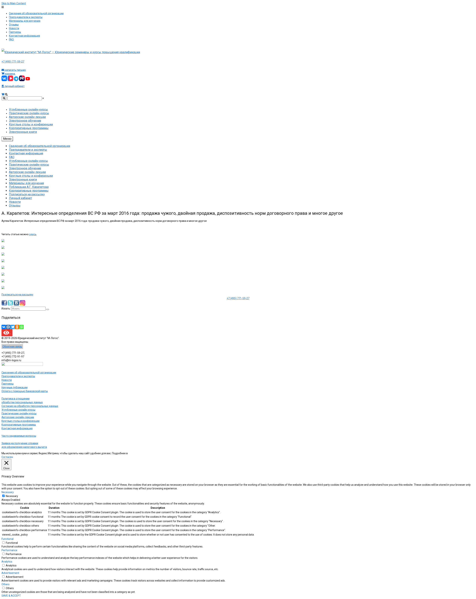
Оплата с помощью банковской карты (24, 391)
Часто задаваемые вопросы (18, 435)
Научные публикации (14, 387)
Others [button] (5, 584)
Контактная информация (17, 428)
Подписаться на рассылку (17, 294)
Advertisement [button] (10, 572)
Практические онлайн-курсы (18, 413)
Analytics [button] (6, 561)
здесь (32, 234)
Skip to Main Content (13, 3)
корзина (10, 73)
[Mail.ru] (8, 327)
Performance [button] (9, 550)
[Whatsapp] (21, 327)
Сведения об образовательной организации (28, 372)
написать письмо (15, 69)
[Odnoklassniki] (17, 327)
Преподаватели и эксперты (18, 376)
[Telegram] (12, 327)
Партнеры (7, 383)
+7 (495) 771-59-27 (12, 61)
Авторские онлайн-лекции (17, 417)
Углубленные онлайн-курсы (18, 409)
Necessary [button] (7, 492)
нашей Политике (138, 453)
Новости (6, 379)
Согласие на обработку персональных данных (29, 406)
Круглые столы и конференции (20, 420)
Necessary (12, 496)
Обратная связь (12, 346)
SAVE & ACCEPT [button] (11, 595)
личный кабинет (14, 86)
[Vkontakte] (3, 327)
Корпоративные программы (18, 424)
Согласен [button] (7, 457)
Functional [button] (7, 538)
